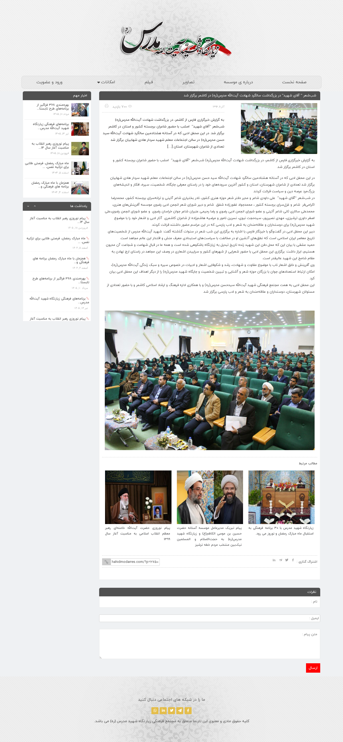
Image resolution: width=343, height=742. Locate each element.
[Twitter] (171, 710)
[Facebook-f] (188, 710)
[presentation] (112, 462)
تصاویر (188, 82)
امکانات (108, 82)
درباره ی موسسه (238, 82)
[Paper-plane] (179, 710)
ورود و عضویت (49, 82)
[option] (57, 221)
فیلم (148, 82)
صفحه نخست (294, 82)
